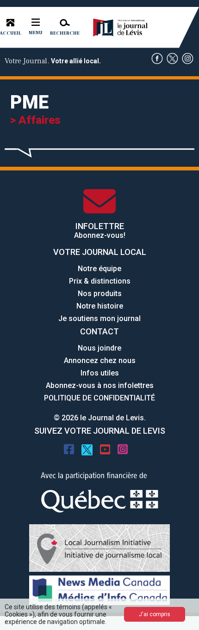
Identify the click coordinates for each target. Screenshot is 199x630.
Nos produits (100, 293)
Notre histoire (99, 306)
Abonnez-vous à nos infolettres (100, 385)
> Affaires (35, 120)
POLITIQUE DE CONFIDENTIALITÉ (99, 398)
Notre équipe (99, 268)
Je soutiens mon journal (99, 318)
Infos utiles (100, 373)
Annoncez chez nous (100, 360)
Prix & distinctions (100, 281)
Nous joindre (99, 348)
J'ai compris (154, 614)
